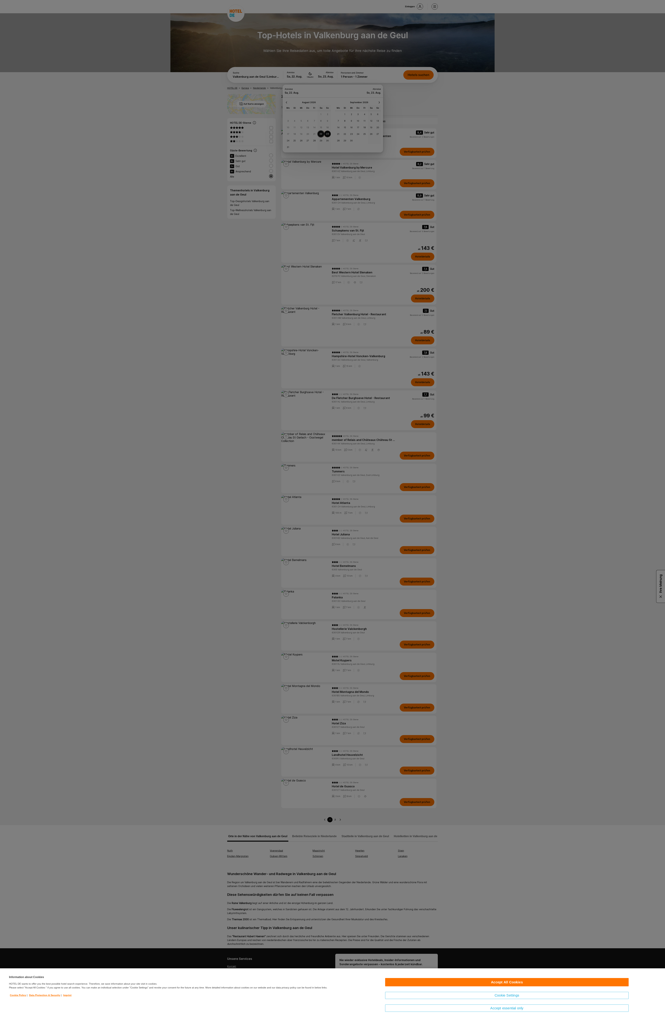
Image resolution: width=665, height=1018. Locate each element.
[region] (332, 993)
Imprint (67, 995)
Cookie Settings (507, 995)
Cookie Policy (18, 995)
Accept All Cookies (507, 982)
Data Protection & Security (44, 995)
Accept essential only (506, 1008)
